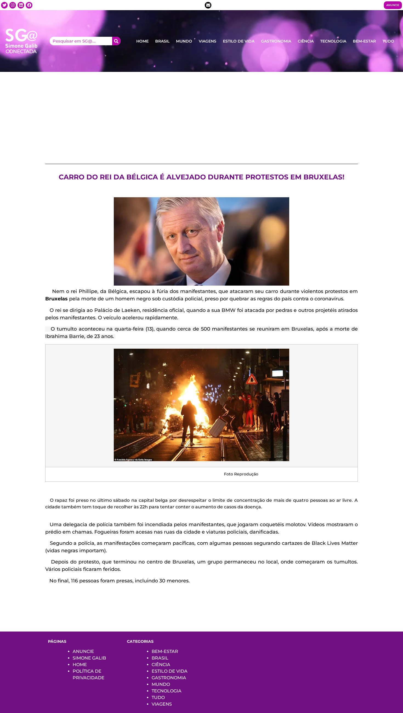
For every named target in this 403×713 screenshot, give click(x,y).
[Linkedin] (21, 5)
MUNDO (184, 41)
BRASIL (162, 41)
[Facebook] (29, 5)
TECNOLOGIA (333, 41)
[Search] (116, 41)
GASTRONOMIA (276, 41)
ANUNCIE (83, 651)
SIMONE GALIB (89, 658)
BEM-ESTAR (364, 41)
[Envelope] (208, 5)
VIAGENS (207, 41)
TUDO (388, 41)
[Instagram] (12, 5)
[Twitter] (4, 5)
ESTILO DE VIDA (238, 41)
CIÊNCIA (306, 41)
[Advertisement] (201, 113)
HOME (142, 41)
